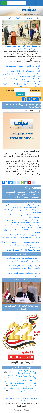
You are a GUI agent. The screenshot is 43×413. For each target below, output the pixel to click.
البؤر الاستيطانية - (34, 192)
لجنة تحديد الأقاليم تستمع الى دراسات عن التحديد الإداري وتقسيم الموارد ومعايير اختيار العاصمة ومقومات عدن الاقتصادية (20, 383)
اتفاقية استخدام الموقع (11, 398)
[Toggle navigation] (38, 3)
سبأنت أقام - (26, 194)
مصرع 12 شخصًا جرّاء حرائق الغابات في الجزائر (23, 250)
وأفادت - (17, 197)
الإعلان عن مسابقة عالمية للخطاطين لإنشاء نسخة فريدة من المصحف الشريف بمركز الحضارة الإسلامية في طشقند (21, 237)
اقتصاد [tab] (18, 18)
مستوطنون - (34, 197)
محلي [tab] (38, 18)
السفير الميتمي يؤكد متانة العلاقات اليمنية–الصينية (22, 71)
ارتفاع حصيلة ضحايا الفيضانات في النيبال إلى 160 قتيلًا (21, 242)
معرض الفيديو (21, 279)
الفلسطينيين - (21, 192)
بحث (4, 3)
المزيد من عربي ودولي (32, 202)
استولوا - (25, 197)
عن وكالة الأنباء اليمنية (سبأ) (30, 398)
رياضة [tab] (10, 18)
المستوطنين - (10, 192)
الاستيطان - (36, 194)
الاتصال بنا (21, 401)
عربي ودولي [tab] (28, 18)
